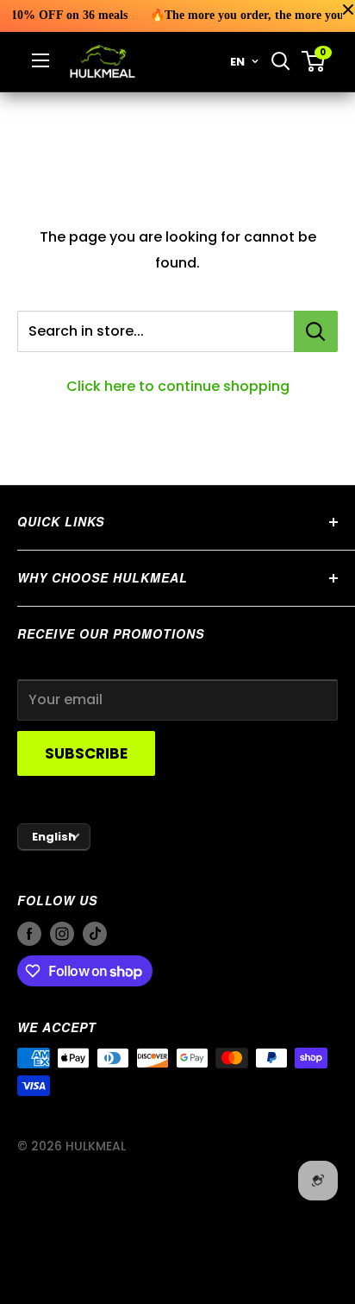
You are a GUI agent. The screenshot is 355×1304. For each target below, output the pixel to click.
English (54, 836)
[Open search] (280, 61)
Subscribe (86, 753)
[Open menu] (40, 60)
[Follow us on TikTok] (95, 933)
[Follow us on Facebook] (29, 933)
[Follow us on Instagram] (62, 933)
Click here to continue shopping (178, 386)
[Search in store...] (316, 331)
